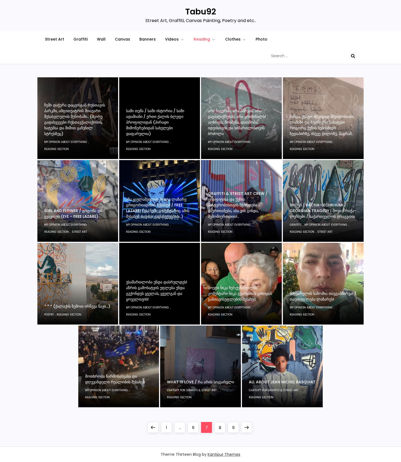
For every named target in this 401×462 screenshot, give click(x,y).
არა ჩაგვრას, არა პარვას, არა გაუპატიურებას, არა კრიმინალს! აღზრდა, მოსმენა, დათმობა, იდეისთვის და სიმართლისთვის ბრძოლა (237, 122)
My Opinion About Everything (65, 142)
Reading (202, 39)
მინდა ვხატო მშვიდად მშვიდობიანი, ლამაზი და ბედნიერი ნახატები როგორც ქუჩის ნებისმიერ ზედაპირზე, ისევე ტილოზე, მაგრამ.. (322, 125)
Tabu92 (200, 11)
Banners (147, 39)
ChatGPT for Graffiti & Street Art (192, 390)
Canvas (122, 39)
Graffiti (80, 39)
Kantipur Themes (224, 454)
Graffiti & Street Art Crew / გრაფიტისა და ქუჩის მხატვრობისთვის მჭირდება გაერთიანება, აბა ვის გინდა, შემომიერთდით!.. (237, 205)
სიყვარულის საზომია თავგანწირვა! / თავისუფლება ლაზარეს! (323, 296)
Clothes (233, 39)
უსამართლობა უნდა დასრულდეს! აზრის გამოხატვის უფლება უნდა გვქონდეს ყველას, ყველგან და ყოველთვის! (156, 290)
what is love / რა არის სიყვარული (200, 382)
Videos (172, 39)
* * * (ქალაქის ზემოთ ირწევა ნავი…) (77, 306)
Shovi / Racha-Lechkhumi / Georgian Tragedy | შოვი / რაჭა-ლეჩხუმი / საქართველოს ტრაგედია (323, 210)
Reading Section (56, 149)
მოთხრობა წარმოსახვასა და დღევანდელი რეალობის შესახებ (115, 379)
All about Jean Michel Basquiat (282, 382)
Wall (101, 39)
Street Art (54, 39)
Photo (261, 39)
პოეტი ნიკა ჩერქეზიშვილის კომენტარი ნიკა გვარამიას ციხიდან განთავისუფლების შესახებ (240, 293)
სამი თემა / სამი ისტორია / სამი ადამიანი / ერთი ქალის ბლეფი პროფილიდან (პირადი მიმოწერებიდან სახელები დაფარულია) (155, 122)
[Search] (353, 56)
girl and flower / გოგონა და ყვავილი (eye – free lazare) (73, 213)
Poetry (49, 314)
